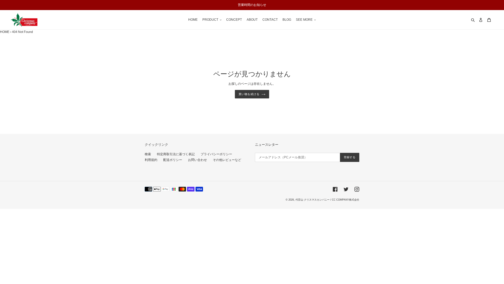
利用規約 (151, 160)
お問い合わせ (197, 160)
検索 (148, 154)
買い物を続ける (249, 94)
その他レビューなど (227, 160)
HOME (4, 32)
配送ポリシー (172, 160)
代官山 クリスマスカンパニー (313, 199)
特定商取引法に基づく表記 (176, 154)
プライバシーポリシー (216, 154)
